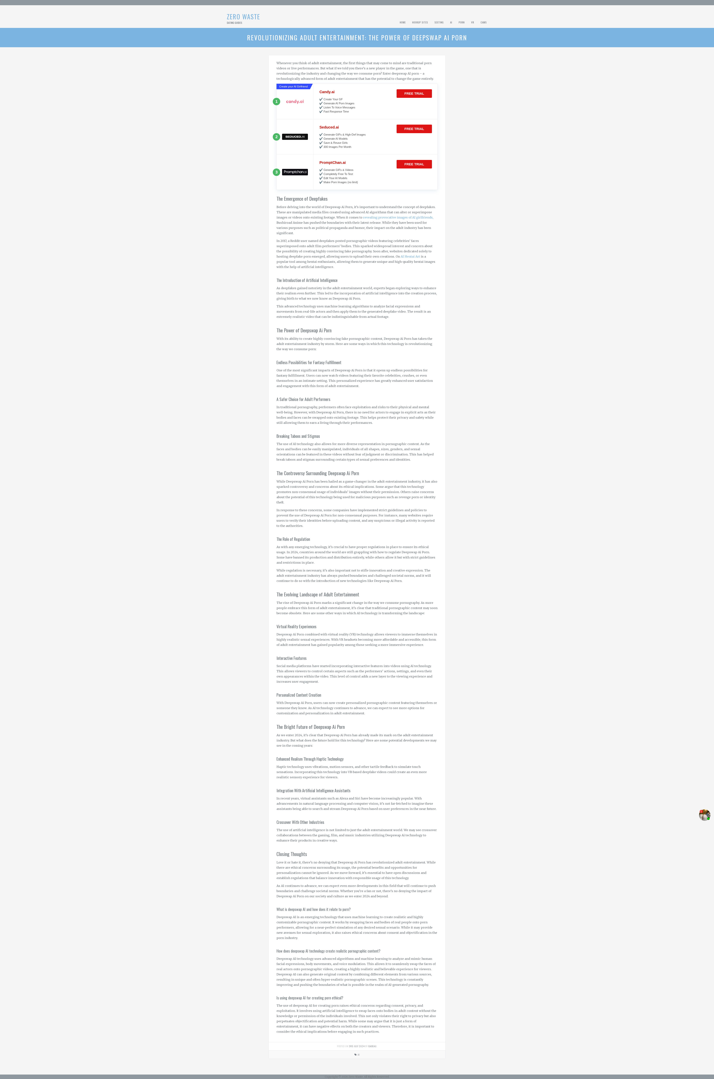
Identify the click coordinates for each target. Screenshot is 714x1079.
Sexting (439, 22)
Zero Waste (243, 16)
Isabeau (372, 1046)
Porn (462, 22)
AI (451, 22)
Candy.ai (327, 92)
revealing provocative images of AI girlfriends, (398, 217)
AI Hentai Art (410, 256)
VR (472, 22)
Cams (484, 22)
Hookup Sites (420, 22)
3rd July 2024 (357, 1046)
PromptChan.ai (332, 162)
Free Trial (414, 93)
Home (403, 22)
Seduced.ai (329, 127)
